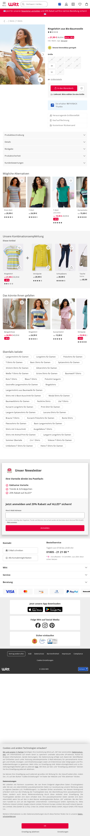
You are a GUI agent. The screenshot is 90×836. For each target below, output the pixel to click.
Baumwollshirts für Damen (17, 401)
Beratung (8, 582)
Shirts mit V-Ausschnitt (16, 429)
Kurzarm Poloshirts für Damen (40, 418)
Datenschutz (39, 654)
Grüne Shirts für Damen (46, 373)
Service (6, 574)
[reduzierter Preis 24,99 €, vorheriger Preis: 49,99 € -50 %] (14, 313)
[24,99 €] (38, 192)
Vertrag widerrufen (16, 654)
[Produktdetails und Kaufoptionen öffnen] (19, 267)
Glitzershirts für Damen (46, 368)
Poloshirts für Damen (72, 356)
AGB (29, 654)
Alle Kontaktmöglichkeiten (20, 558)
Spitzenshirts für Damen (69, 362)
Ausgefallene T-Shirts (43, 429)
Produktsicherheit (13, 156)
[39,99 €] (65, 257)
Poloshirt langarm (53, 379)
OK (45, 826)
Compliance (78, 654)
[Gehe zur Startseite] (13, 4)
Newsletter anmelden (30, 11)
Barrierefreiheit (53, 654)
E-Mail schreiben (14, 551)
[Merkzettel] (80, 4)
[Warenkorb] (86, 4)
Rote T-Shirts (11, 379)
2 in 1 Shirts (35, 440)
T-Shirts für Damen (14, 362)
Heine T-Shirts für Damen (52, 446)
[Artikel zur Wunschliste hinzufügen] (81, 88)
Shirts (12, 21)
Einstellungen (63, 832)
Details (8, 142)
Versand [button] (64, 41)
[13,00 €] (63, 313)
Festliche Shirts (44, 401)
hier (36, 767)
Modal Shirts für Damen (59, 395)
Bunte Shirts (67, 418)
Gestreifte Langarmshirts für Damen (22, 384)
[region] (45, 790)
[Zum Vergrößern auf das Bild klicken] (40, 80)
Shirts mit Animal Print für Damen (21, 434)
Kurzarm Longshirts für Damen (19, 407)
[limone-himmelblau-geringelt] (50, 48)
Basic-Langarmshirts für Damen (48, 423)
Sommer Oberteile (14, 440)
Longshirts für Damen (46, 356)
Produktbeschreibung (14, 135)
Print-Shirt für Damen (50, 407)
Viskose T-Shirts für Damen (60, 440)
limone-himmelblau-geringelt (64, 48)
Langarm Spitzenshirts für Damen (21, 412)
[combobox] (37, 4)
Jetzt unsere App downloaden (45, 603)
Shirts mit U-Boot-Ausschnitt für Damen (23, 395)
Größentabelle (56, 79)
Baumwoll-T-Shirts (73, 373)
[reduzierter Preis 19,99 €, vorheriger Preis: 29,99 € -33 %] (63, 192)
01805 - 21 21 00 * (57, 552)
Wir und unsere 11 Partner (13, 752)
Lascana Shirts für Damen (54, 412)
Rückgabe (9, 149)
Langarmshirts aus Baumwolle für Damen (24, 390)
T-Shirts (19, 21)
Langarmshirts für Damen (17, 356)
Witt (5, 567)
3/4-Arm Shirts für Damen (17, 368)
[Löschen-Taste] (45, 4)
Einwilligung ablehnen (30, 832)
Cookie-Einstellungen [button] (45, 660)
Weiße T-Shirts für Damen (17, 373)
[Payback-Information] (83, 669)
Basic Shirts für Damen (40, 362)
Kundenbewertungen (14, 163)
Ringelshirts (51, 384)
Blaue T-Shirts (31, 379)
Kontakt (7, 543)
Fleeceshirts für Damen (16, 423)
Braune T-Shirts (12, 418)
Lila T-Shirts (63, 401)
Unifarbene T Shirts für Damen (19, 446)
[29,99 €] (14, 192)
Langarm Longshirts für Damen (57, 434)
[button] (4, 4)
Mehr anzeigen (12, 522)
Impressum (66, 654)
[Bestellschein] (73, 4)
